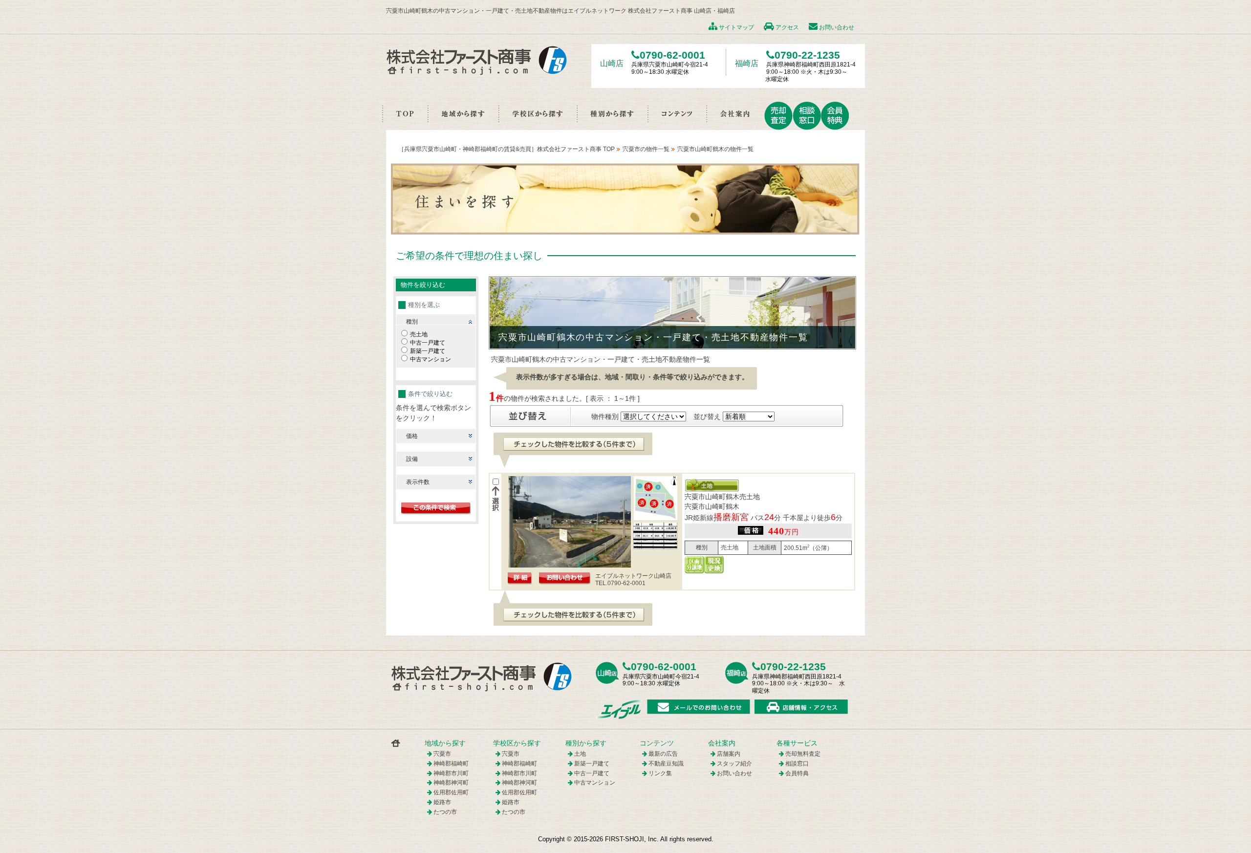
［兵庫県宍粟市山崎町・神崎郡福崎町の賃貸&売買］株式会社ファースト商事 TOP (506, 149)
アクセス (786, 27)
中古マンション (430, 359)
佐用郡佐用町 (451, 792)
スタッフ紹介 (734, 763)
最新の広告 (663, 753)
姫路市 (442, 802)
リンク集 (660, 773)
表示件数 (418, 482)
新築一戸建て (427, 351)
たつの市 (445, 812)
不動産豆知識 (666, 763)
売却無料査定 (802, 753)
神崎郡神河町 (451, 782)
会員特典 (797, 773)
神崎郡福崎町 (451, 763)
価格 (412, 436)
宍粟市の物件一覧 (646, 149)
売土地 (419, 334)
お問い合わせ (836, 27)
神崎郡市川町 (451, 773)
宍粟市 (442, 753)
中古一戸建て (427, 342)
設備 (412, 459)
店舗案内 (728, 753)
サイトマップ (735, 27)
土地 (580, 753)
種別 (412, 321)
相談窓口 (797, 763)
